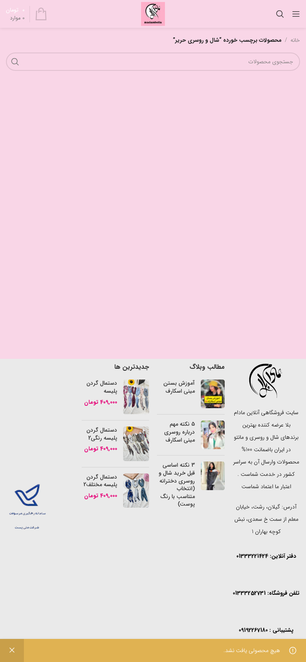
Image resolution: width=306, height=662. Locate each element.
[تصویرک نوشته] (213, 394)
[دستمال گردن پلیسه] (136, 397)
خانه (295, 40)
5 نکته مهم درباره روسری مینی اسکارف (179, 432)
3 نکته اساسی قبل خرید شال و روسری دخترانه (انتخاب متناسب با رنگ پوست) (177, 484)
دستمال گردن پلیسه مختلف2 (100, 481)
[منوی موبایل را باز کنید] (296, 14)
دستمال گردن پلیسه (101, 387)
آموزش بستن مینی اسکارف (179, 387)
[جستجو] (280, 14)
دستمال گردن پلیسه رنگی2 (101, 434)
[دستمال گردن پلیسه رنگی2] (136, 443)
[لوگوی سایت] (153, 13)
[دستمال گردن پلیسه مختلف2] (136, 490)
